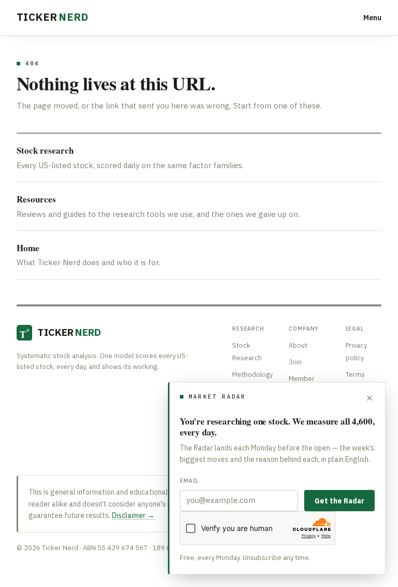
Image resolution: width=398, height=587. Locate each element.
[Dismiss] (369, 398)
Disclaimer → (133, 515)
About (298, 345)
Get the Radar (339, 501)
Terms (355, 374)
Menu (372, 17)
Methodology (252, 374)
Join (295, 362)
